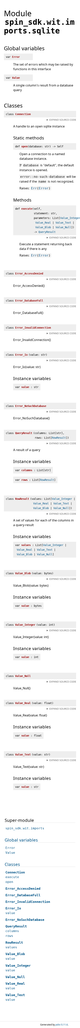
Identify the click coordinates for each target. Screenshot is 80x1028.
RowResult (59, 437)
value (10, 913)
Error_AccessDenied (22, 888)
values (11, 947)
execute (12, 877)
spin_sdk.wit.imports (24, 828)
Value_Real (43, 222)
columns (12, 931)
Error (44, 188)
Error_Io (13, 908)
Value (10, 853)
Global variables (21, 840)
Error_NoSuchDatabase (24, 920)
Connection (15, 872)
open (9, 882)
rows (9, 936)
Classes (12, 864)
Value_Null (63, 227)
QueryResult (47, 231)
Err (34, 188)
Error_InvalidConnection (27, 902)
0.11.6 (62, 1024)
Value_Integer (62, 498)
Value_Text (63, 222)
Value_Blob (43, 227)
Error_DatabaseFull (22, 895)
